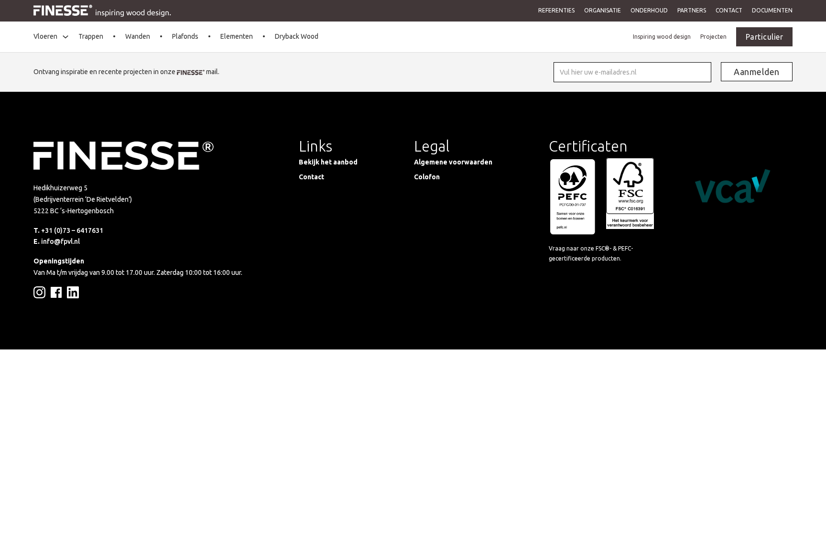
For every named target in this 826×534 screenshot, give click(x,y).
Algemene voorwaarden (453, 162)
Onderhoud (649, 10)
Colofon (427, 177)
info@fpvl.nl (60, 241)
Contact (729, 10)
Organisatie (602, 10)
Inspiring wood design (662, 36)
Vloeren (45, 36)
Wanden (137, 36)
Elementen (236, 36)
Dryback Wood (296, 36)
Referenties (556, 10)
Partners (691, 10)
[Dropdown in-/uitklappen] (65, 36)
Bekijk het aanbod (328, 162)
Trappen (90, 36)
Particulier (764, 37)
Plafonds (185, 36)
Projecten (713, 36)
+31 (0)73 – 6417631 (72, 230)
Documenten (772, 10)
